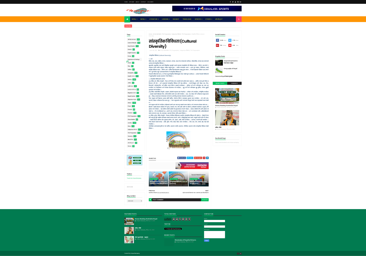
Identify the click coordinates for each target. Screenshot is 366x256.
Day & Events (131, 46)
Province (130, 113)
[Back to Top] (241, 254)
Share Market (131, 119)
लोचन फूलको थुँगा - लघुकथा (141, 237)
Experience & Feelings (134, 59)
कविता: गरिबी (218, 127)
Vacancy (176, 19)
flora (129, 66)
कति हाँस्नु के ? (219, 19)
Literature (153, 19)
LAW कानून (130, 86)
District (130, 49)
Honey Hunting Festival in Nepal (226, 105)
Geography (131, 72)
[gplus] (241, 2)
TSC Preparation (132, 133)
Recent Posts (220, 83)
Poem (129, 106)
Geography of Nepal (230, 68)
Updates (198, 19)
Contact (143, 1)
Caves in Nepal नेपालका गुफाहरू (223, 76)
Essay (129, 56)
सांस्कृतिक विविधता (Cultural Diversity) (178, 183)
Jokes (129, 82)
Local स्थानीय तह (132, 89)
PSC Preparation (132, 116)
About (137, 1)
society (130, 123)
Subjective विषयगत (132, 129)
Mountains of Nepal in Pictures (185, 240)
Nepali (142, 19)
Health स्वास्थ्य (131, 76)
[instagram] (238, 2)
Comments (234, 83)
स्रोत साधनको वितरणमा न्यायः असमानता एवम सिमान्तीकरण (159, 183)
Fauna (129, 62)
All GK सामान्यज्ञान (132, 39)
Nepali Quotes (131, 96)
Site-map (131, 1)
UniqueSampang (135, 253)
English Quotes (132, 52)
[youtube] (235, 2)
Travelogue (187, 19)
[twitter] (233, 2)
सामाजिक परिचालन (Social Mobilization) (198, 183)
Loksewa (165, 19)
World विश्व (130, 139)
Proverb (130, 109)
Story (129, 126)
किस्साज (129, 146)
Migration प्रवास (132, 92)
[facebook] (230, 2)
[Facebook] (238, 254)
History (130, 79)
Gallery (129, 69)
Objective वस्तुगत (132, 99)
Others (208, 19)
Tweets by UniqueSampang (134, 178)
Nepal (134, 19)
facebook (205, 199)
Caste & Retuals (132, 42)
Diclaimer (150, 1)
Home (126, 1)
